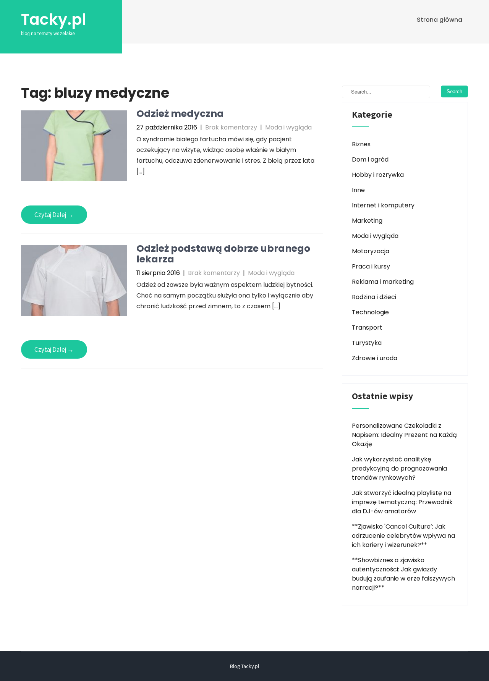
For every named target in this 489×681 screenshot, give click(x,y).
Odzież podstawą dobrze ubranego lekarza (223, 254)
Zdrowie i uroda (374, 358)
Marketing (367, 220)
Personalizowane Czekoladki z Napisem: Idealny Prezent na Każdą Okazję (404, 434)
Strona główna (439, 19)
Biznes (361, 144)
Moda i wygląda (288, 127)
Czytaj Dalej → (54, 214)
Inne (358, 190)
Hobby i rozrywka (378, 174)
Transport (367, 327)
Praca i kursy (371, 266)
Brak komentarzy (231, 127)
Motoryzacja (370, 251)
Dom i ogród (370, 159)
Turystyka (367, 342)
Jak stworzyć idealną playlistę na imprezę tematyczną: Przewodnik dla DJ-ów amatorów (402, 502)
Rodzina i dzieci (374, 297)
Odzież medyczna (180, 113)
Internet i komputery (383, 205)
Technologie (370, 312)
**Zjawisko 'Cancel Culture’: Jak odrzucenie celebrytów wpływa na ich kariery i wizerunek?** (403, 535)
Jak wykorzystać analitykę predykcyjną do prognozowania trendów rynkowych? (399, 468)
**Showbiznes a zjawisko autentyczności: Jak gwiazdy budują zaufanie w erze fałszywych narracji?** (403, 574)
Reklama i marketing (383, 281)
